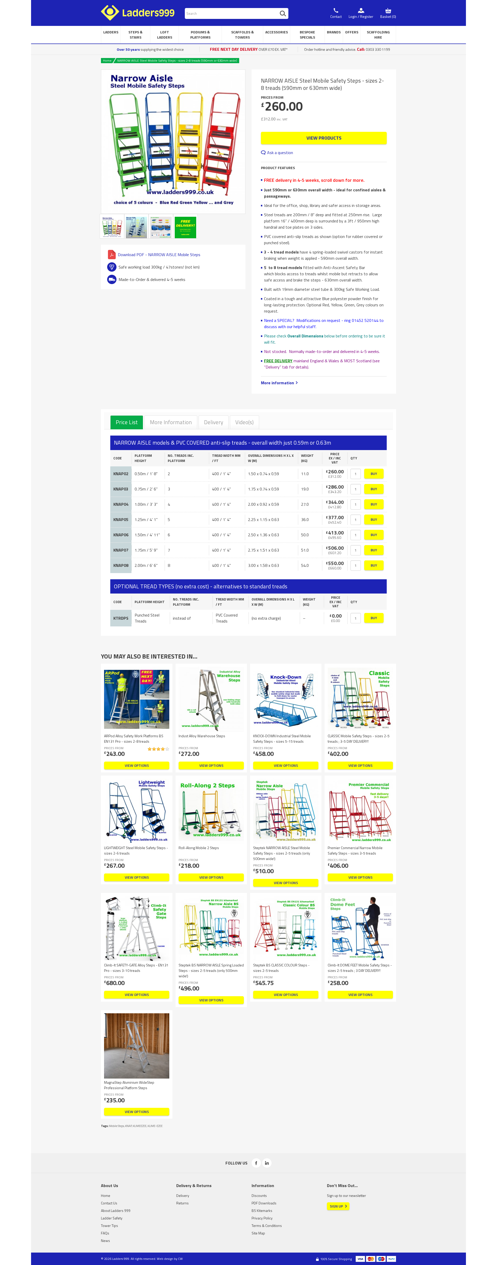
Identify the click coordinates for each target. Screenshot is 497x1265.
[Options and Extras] (161, 226)
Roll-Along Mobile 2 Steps (199, 847)
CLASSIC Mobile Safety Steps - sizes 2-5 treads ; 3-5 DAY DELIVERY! (359, 738)
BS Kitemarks (262, 1210)
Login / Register (361, 16)
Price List (127, 422)
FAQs (105, 1233)
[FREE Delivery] (185, 226)
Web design (165, 1258)
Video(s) (244, 422)
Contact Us (109, 1203)
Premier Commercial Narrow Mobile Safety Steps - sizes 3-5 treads (355, 850)
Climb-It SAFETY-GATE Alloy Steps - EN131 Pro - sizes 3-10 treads (136, 967)
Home (107, 60)
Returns (182, 1203)
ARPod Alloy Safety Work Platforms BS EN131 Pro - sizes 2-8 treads (133, 738)
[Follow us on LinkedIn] (267, 1163)
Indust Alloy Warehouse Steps (202, 736)
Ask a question (280, 152)
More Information (171, 422)
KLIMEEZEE (140, 1126)
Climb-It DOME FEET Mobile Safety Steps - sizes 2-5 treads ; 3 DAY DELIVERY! (360, 967)
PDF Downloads (264, 1203)
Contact (336, 16)
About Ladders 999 (115, 1210)
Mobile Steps (116, 1126)
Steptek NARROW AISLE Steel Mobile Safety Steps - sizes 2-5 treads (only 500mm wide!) (281, 853)
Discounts (259, 1195)
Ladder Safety (111, 1218)
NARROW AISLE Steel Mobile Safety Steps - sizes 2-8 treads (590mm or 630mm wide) (177, 60)
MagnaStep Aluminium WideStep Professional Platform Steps (129, 1085)
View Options (137, 765)
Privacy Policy (262, 1218)
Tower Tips (109, 1225)
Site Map (258, 1233)
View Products (323, 137)
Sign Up (336, 1206)
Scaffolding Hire (378, 34)
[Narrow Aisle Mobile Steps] (173, 141)
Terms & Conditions (267, 1225)
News (105, 1240)
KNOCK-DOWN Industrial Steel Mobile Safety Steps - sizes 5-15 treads (282, 738)
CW (180, 1258)
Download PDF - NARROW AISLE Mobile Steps (159, 254)
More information (277, 383)
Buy (374, 473)
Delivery (213, 422)
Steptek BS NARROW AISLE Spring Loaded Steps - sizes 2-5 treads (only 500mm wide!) (211, 970)
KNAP (128, 1126)
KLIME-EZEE (155, 1126)
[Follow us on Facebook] (256, 1163)
